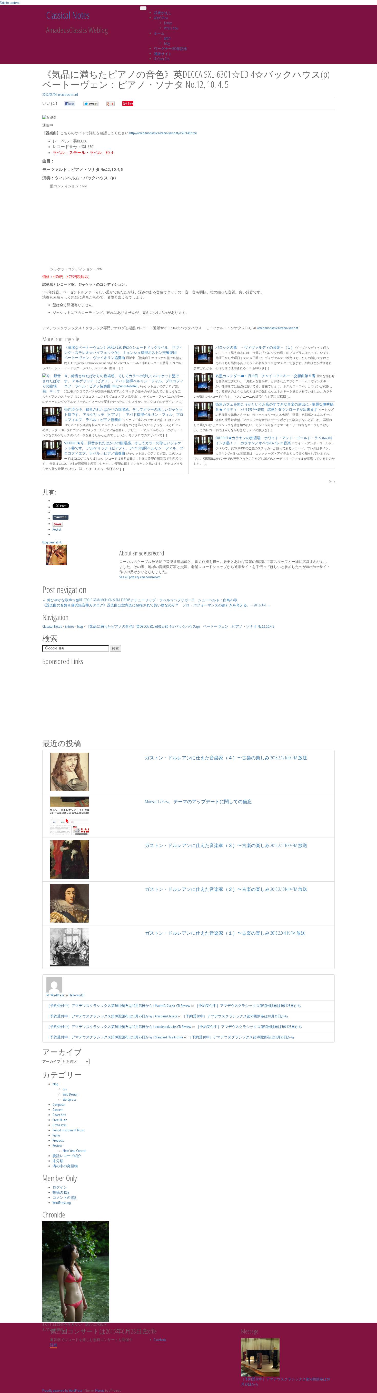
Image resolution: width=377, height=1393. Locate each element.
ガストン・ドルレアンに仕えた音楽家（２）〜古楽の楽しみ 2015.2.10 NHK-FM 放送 (226, 889)
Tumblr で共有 (60, 517)
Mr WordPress (55, 995)
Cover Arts (59, 1114)
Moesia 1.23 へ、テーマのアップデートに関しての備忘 (198, 801)
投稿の (61, 1192)
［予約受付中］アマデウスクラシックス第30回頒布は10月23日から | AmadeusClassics (111, 1016)
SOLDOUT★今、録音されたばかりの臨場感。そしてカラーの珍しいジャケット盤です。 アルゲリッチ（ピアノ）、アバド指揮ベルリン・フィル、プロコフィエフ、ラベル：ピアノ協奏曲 (123, 448)
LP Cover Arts (161, 58)
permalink (55, 542)
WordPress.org (62, 1202)
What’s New (161, 17)
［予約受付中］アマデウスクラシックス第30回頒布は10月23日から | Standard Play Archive (114, 1037)
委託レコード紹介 (67, 1155)
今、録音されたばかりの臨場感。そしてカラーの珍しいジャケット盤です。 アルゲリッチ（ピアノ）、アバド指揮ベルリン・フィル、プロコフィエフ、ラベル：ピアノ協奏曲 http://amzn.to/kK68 (123, 381)
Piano (56, 1135)
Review (57, 1145)
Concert (58, 1109)
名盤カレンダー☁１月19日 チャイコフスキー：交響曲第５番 (265, 376)
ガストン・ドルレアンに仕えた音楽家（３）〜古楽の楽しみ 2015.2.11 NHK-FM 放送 (226, 845)
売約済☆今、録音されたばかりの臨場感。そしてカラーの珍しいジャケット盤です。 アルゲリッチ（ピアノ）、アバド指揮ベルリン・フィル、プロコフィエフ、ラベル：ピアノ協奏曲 (123, 414)
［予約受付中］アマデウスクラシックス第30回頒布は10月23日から (248, 1005)
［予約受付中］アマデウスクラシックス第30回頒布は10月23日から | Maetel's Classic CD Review (118, 1005)
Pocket (57, 529)
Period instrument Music (69, 1130)
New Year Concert (74, 1150)
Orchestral (59, 1125)
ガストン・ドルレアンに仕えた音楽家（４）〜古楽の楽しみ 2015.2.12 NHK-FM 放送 (226, 758)
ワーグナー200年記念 (170, 48)
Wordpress (69, 1099)
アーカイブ (51, 1061)
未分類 (58, 1161)
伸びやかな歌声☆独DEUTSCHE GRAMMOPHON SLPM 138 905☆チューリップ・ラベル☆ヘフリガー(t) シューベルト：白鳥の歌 (139, 599)
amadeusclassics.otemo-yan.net (277, 328)
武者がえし (163, 12)
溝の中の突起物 (65, 1166)
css (65, 1089)
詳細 (53, 1345)
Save (131, 103)
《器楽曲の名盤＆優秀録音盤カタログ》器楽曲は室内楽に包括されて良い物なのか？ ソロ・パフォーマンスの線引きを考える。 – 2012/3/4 (156, 605)
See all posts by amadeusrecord (140, 577)
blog (167, 43)
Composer (59, 1104)
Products (58, 1140)
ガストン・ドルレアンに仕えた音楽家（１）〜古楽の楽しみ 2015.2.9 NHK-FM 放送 (225, 933)
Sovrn (332, 481)
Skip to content (10, 2)
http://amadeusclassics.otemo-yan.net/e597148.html (163, 133)
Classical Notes (68, 15)
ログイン (60, 1187)
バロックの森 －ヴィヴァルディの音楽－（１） (254, 347)
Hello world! (77, 995)
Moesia (99, 1390)
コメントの (64, 1197)
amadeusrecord (67, 94)
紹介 (167, 38)
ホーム (159, 33)
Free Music (60, 1120)
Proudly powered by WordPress (62, 1390)
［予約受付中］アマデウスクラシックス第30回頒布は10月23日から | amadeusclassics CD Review (118, 1026)
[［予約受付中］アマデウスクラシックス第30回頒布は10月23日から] (260, 1357)
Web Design (70, 1094)
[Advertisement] (188, 227)
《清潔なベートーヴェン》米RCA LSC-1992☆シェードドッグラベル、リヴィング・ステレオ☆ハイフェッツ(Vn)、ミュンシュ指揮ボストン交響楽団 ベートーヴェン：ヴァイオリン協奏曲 (123, 352)
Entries (168, 22)
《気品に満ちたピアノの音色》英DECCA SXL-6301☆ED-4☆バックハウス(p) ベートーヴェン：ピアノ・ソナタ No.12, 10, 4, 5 (180, 626)
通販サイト (163, 53)
